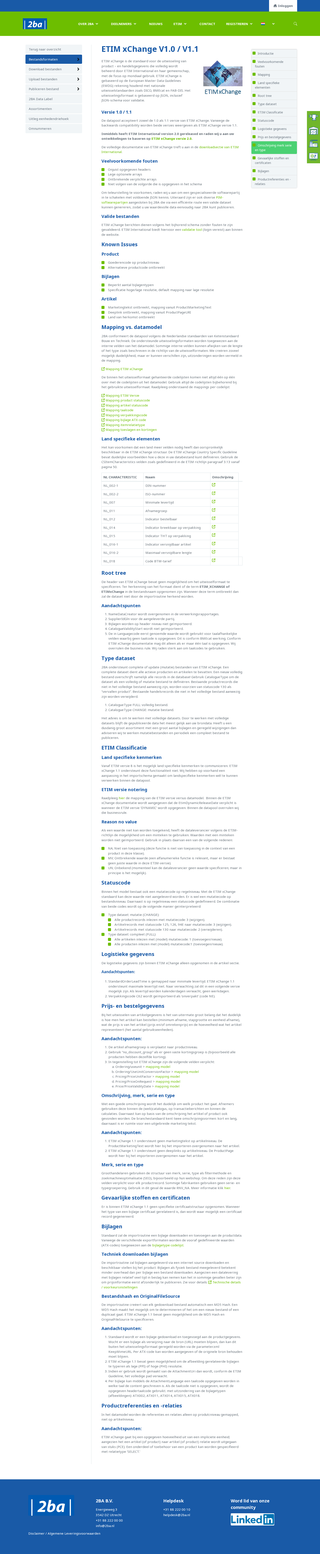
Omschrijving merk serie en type (273, 147)
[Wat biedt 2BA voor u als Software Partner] (313, 156)
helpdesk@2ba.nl (176, 1515)
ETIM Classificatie (270, 112)
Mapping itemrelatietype (125, 425)
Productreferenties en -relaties (273, 181)
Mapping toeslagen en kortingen (131, 429)
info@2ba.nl (105, 1526)
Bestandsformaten (43, 59)
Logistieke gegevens (272, 129)
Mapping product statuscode (127, 400)
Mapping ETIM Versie (122, 395)
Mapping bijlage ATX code (125, 420)
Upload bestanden (43, 79)
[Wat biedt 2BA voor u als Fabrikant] (313, 143)
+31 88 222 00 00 (109, 1520)
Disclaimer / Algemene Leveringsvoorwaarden (64, 1533)
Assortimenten (40, 108)
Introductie (266, 53)
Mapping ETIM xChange (124, 369)
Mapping (264, 74)
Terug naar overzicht (45, 49)
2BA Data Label (40, 99)
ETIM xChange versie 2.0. (172, 138)
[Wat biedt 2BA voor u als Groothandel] (313, 130)
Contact (207, 24)
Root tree (265, 96)
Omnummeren (40, 128)
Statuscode (266, 120)
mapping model (158, 1066)
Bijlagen (263, 171)
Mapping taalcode (119, 410)
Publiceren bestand (44, 89)
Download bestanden (45, 69)
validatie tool (192, 229)
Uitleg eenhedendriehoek (49, 118)
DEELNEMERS (121, 24)
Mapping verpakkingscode (126, 415)
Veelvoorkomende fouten (269, 64)
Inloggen (285, 5)
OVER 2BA (86, 24)
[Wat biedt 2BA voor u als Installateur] (313, 117)
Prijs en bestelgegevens (274, 137)
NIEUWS (156, 24)
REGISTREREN (237, 24)
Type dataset (267, 104)
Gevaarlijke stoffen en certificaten (272, 160)
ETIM (177, 24)
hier (122, 798)
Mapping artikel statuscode (126, 405)
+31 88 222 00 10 (176, 1509)
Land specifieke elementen (267, 85)
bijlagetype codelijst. (168, 1245)
